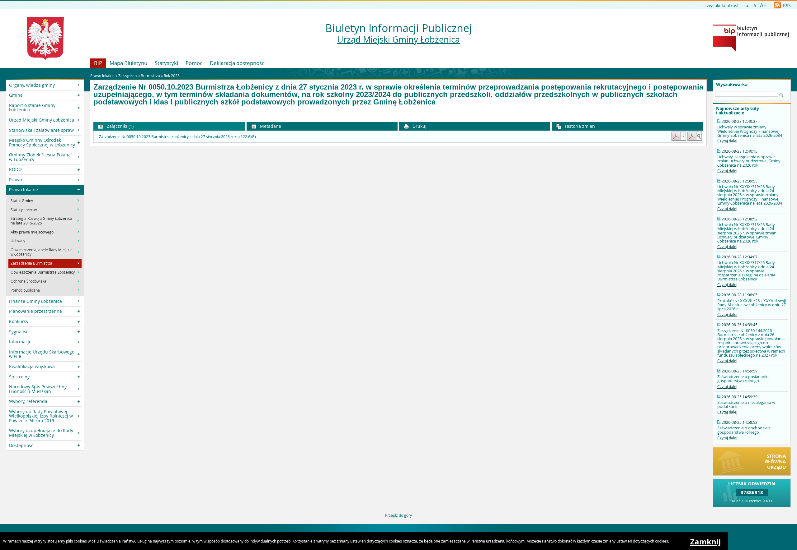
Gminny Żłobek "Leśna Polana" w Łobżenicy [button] (41, 157)
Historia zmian (579, 126)
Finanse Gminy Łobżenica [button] (35, 301)
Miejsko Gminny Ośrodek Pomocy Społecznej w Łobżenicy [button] (42, 142)
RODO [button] (15, 169)
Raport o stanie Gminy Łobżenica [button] (32, 107)
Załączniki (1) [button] (120, 126)
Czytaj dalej (727, 140)
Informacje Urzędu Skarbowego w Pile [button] (41, 354)
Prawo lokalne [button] (23, 189)
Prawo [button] (15, 180)
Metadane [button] (270, 126)
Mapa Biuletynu (128, 63)
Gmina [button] (16, 95)
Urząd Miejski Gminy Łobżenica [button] (41, 120)
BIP (98, 63)
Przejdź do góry (398, 515)
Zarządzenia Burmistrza (139, 75)
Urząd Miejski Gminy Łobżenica (398, 39)
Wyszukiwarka (731, 84)
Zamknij (705, 541)
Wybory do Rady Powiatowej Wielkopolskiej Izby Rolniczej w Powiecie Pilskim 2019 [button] (41, 416)
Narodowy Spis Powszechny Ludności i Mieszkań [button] (38, 389)
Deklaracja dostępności (238, 63)
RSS (786, 5)
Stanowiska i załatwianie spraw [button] (41, 130)
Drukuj (419, 126)
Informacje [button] (20, 341)
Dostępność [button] (21, 445)
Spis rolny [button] (19, 377)
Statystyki (166, 63)
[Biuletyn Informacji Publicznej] (751, 50)
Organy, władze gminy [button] (32, 85)
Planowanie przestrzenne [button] (35, 311)
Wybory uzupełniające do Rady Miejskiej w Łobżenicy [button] (41, 433)
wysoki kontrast (723, 5)
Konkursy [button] (18, 321)
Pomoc (194, 63)
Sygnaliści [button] (19, 332)
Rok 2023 (172, 75)
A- (748, 5)
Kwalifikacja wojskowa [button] (32, 366)
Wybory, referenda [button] (28, 401)
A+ (763, 5)
